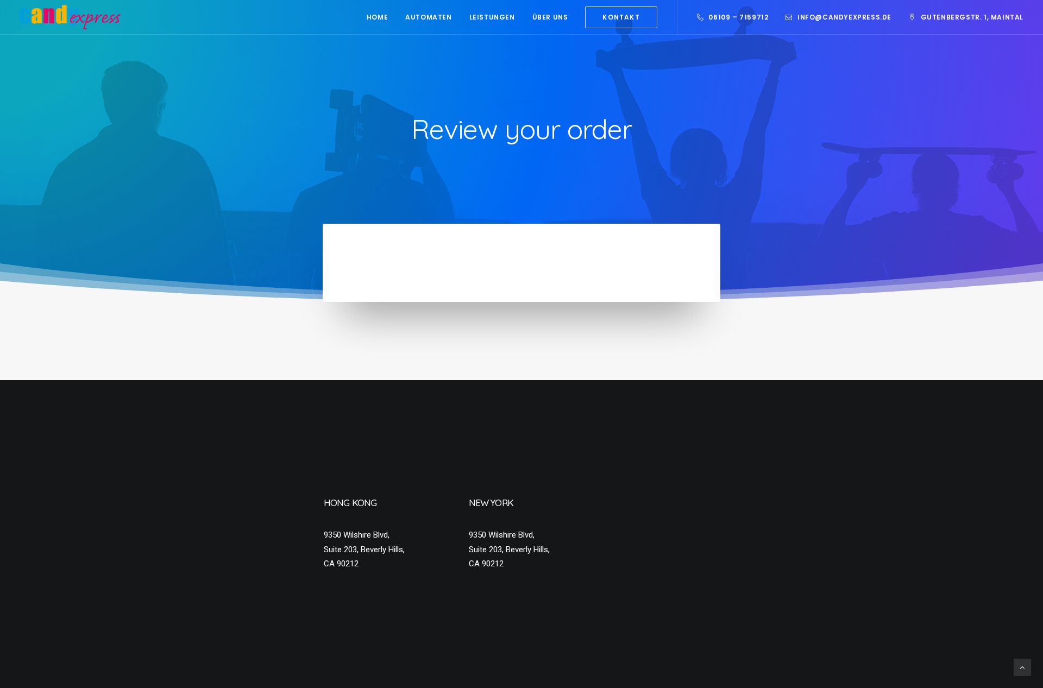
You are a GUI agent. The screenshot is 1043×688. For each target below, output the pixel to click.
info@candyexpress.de (844, 17)
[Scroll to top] (1022, 667)
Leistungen (492, 17)
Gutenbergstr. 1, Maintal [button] (972, 17)
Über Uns (550, 17)
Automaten (428, 17)
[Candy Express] (70, 17)
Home (377, 17)
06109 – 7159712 (738, 17)
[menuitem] (377, 17)
